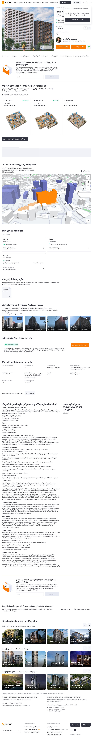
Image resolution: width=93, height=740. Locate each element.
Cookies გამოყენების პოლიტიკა (77, 13)
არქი (57, 34)
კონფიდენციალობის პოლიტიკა (57, 729)
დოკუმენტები (25, 56)
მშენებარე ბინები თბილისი (10, 170)
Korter (57, 7)
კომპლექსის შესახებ (82, 56)
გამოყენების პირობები (54, 732)
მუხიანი (32, 170)
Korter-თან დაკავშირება (32, 727)
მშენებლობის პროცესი (40, 56)
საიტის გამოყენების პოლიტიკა (77, 15)
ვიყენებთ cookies (52, 727)
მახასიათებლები (66, 56)
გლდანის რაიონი (24, 170)
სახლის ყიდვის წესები (32, 732)
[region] (46, 199)
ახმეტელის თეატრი (8, 172)
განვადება (54, 56)
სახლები (14, 56)
